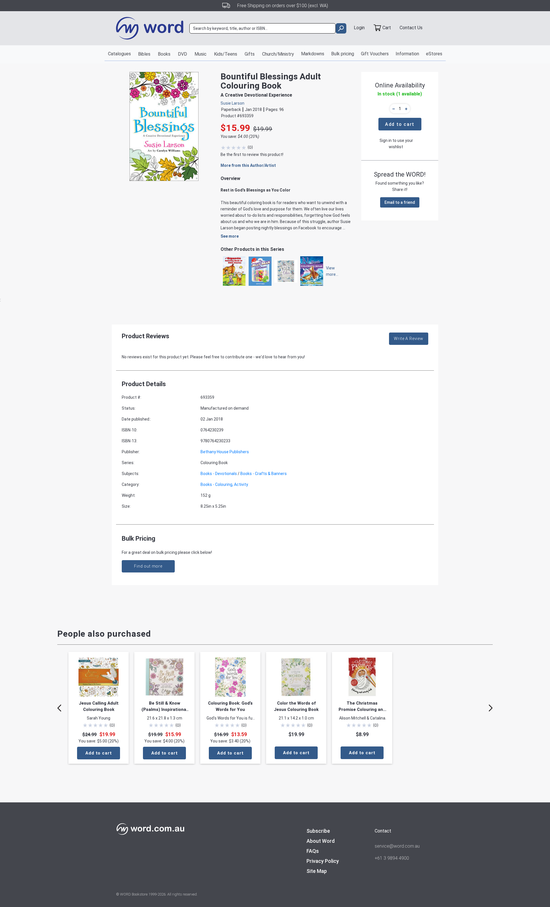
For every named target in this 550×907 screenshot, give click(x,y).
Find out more (148, 566)
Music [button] (201, 54)
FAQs (313, 851)
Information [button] (407, 53)
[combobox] (262, 28)
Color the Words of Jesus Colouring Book (296, 706)
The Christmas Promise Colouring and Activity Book (362, 707)
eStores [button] (434, 53)
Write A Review (408, 338)
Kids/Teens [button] (225, 54)
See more (230, 236)
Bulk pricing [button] (342, 53)
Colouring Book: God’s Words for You (230, 706)
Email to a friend (399, 202)
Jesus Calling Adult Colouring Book (99, 706)
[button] (393, 108)
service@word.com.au (397, 846)
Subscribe (318, 831)
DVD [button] (182, 54)
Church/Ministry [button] (278, 54)
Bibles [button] (144, 54)
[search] (341, 28)
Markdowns (312, 53)
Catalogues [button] (119, 53)
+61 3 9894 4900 (392, 858)
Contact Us (411, 27)
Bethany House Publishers (225, 451)
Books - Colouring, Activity (224, 484)
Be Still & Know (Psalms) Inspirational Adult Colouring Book (164, 707)
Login (359, 27)
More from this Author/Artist (248, 165)
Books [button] (164, 54)
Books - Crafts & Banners (263, 473)
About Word (321, 841)
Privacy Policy (323, 861)
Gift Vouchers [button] (375, 53)
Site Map (317, 871)
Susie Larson (232, 103)
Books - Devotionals (219, 473)
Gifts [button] (250, 54)
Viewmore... (329, 271)
